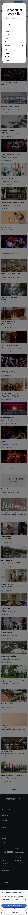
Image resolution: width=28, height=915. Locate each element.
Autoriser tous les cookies (14, 905)
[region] (14, 902)
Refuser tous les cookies (14, 908)
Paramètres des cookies (14, 912)
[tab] (14, 31)
